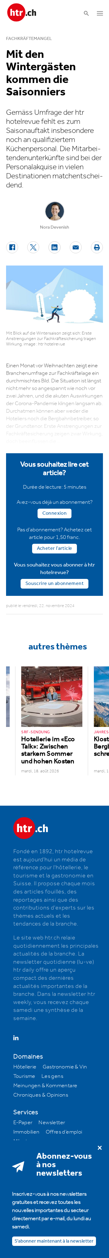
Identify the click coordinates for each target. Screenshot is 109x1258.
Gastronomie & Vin (65, 1067)
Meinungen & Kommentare (45, 1085)
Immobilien (26, 1132)
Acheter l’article (54, 548)
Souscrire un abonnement (54, 583)
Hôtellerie (25, 1067)
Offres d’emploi (64, 1132)
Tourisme (24, 1076)
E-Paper (23, 1122)
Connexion (54, 513)
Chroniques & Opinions (40, 1095)
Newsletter (51, 1122)
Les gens (52, 1076)
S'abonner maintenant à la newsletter (54, 1241)
